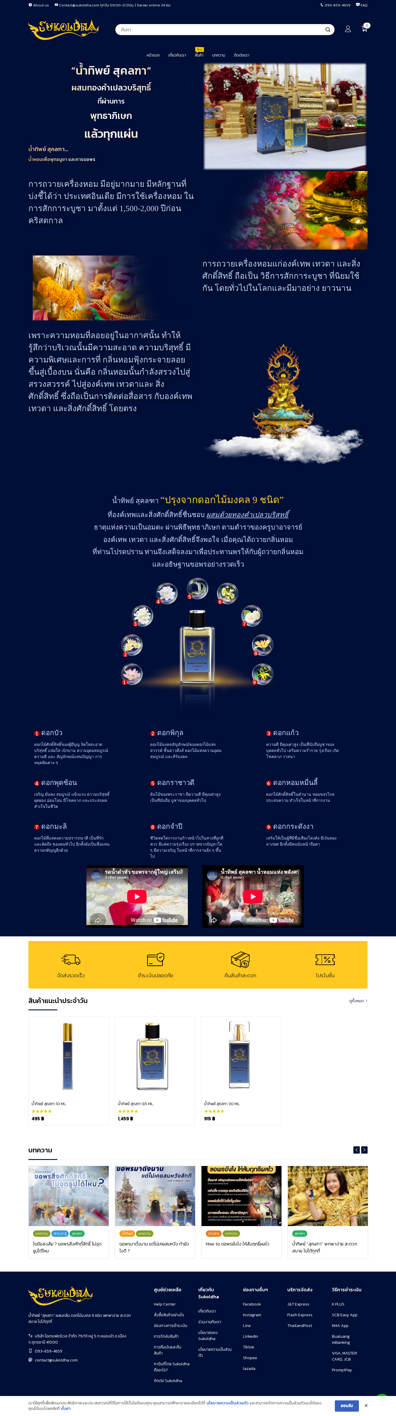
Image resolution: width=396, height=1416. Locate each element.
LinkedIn (250, 1336)
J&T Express (298, 1304)
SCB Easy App (344, 1315)
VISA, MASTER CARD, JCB (344, 1356)
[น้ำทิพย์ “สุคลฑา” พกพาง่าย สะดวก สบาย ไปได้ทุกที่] (328, 1196)
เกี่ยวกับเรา (207, 1311)
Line (247, 1326)
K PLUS (338, 1304)
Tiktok (248, 1347)
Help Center (165, 1304)
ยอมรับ (347, 1406)
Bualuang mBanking (341, 1339)
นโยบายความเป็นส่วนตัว (227, 1403)
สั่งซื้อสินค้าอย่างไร (169, 1315)
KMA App (340, 1326)
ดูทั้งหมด (356, 1001)
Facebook (252, 1304)
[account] (348, 30)
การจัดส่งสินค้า (166, 1336)
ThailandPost (299, 1326)
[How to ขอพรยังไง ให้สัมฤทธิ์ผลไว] (241, 1196)
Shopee (250, 1358)
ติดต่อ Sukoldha (168, 1381)
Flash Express (300, 1315)
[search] (328, 29)
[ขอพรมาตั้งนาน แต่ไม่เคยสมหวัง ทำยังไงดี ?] (155, 1196)
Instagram (252, 1315)
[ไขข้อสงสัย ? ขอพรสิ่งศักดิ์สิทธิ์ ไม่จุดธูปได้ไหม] (69, 1196)
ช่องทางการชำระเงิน (170, 1326)
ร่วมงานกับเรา (209, 1322)
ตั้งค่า (66, 1409)
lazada (249, 1369)
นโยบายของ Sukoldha (208, 1336)
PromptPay (342, 1370)
